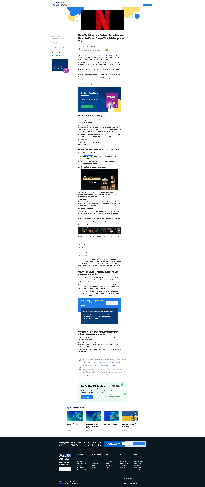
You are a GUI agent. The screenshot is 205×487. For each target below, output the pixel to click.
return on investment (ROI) (92, 295)
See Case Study (111, 302)
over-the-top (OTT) (90, 119)
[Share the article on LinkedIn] (57, 55)
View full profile (110, 365)
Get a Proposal (147, 5)
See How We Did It (58, 68)
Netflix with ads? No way (56, 36)
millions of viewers (88, 154)
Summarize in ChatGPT (92, 46)
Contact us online (82, 349)
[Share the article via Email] (59, 55)
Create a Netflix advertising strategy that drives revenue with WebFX (58, 47)
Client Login (140, 1)
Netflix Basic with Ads (84, 144)
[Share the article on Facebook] (52, 55)
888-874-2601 (149, 1)
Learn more (86, 375)
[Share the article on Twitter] (55, 55)
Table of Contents (56, 33)
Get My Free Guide (86, 106)
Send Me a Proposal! (139, 443)
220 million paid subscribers (106, 278)
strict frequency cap (93, 211)
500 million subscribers (89, 281)
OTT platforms (98, 291)
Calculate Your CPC (86, 397)
